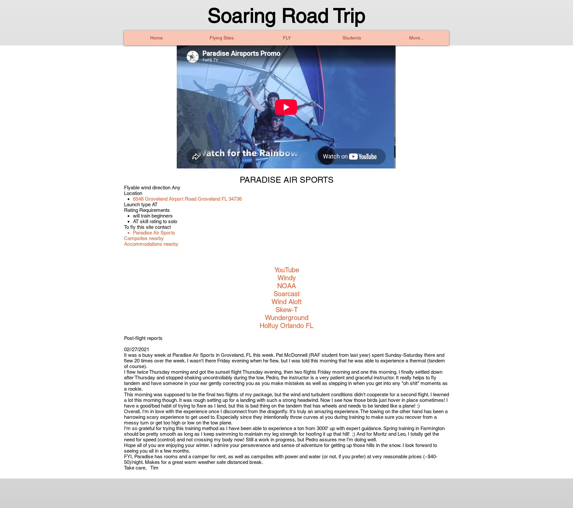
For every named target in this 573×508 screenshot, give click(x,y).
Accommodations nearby (151, 244)
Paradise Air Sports (154, 232)
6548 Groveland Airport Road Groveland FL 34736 (187, 199)
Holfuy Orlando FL (286, 326)
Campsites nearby (144, 238)
